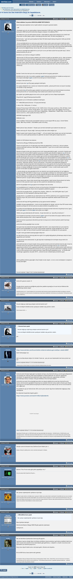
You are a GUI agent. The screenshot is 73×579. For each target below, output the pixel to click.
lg (27, 83)
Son (44, 15)
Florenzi (8, 304)
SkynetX (8, 515)
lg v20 (39, 568)
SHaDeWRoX (7, 469)
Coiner (8, 281)
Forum (23, 5)
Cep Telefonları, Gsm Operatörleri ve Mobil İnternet (16, 9)
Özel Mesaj (69, 19)
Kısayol (56, 19)
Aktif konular (31, 5)
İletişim (70, 577)
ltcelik (8, 538)
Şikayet (62, 19)
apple (42, 76)
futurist (8, 350)
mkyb (8, 375)
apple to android (47, 568)
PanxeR (8, 22)
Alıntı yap (69, 274)
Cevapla (4, 570)
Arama (52, 5)
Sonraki (39, 15)
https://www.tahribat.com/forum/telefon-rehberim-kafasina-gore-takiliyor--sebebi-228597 (42, 350)
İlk (30, 15)
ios (17, 86)
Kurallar (45, 5)
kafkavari (8, 446)
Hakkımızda (65, 577)
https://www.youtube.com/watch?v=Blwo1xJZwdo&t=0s (32, 396)
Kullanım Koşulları (57, 577)
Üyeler (39, 5)
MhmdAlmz (8, 492)
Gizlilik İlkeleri (48, 577)
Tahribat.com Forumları (7, 7)
